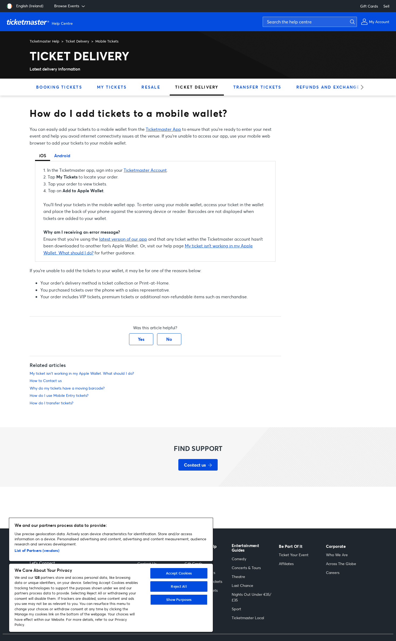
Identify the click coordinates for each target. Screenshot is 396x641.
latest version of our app (123, 239)
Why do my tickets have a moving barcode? (67, 388)
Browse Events (66, 5)
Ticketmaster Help (44, 41)
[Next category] (360, 87)
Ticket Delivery (77, 41)
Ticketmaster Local (248, 617)
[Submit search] (351, 22)
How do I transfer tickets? (51, 402)
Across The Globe (341, 563)
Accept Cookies (179, 573)
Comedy (239, 558)
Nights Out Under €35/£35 (251, 597)
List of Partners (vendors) (37, 550)
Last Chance (242, 585)
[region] (111, 574)
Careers (332, 572)
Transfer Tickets (257, 87)
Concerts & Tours (246, 567)
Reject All (179, 586)
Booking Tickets (59, 87)
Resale (150, 87)
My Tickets (112, 87)
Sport (236, 608)
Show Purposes (179, 599)
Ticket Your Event (293, 554)
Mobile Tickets (107, 41)
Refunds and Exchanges (329, 87)
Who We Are (337, 554)
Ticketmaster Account (145, 170)
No (169, 339)
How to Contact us (46, 380)
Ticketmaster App (163, 129)
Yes (141, 339)
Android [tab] (62, 155)
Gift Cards (369, 6)
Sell (386, 6)
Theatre (238, 576)
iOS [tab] (42, 155)
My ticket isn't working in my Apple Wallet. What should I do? (82, 373)
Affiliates (286, 563)
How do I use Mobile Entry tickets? (59, 395)
